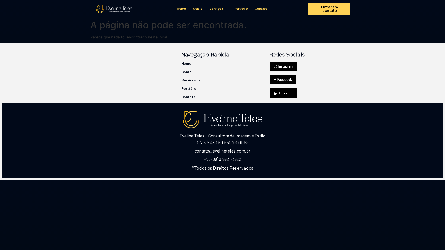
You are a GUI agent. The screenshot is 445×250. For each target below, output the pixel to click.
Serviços (216, 9)
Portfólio (241, 9)
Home (181, 9)
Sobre (198, 9)
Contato (261, 9)
